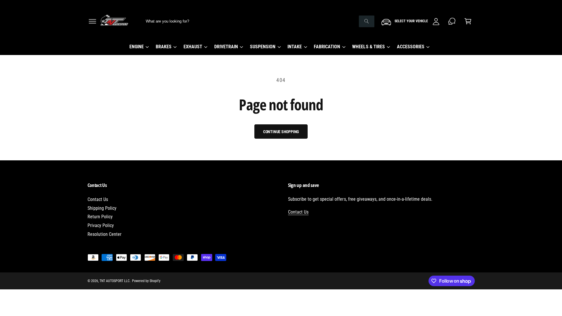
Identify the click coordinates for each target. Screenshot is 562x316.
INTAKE (294, 46)
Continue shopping (281, 131)
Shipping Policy (102, 208)
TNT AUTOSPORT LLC (115, 281)
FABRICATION (327, 46)
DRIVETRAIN (226, 46)
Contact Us (98, 199)
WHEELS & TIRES (368, 46)
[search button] (366, 21)
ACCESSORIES (410, 46)
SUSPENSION (262, 46)
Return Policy (100, 216)
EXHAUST (193, 46)
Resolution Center (104, 234)
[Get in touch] (452, 21)
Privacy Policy (101, 225)
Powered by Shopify (146, 281)
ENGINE (136, 46)
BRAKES (164, 46)
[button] (92, 21)
